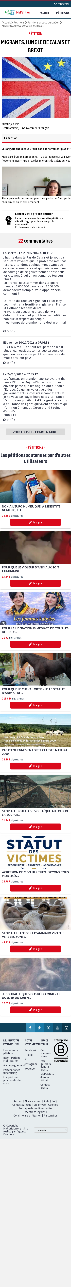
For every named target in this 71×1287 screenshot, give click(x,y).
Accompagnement (14, 1068)
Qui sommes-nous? (45, 1056)
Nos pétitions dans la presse (45, 1068)
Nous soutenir (33, 1104)
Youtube (30, 1071)
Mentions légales (35, 1114)
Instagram (31, 1066)
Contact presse (45, 1089)
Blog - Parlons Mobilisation (11, 1062)
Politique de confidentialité (35, 1111)
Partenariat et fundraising (11, 1074)
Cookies (53, 1107)
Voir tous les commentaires (35, 435)
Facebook (30, 1053)
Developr (8, 1137)
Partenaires (50, 1118)
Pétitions (19, 22)
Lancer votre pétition (10, 1055)
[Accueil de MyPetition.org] (18, 12)
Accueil (45, 12)
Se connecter (61, 4)
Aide (46, 1104)
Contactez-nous (21, 1107)
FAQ (54, 1104)
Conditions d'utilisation (27, 1118)
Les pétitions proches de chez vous (13, 1083)
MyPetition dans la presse (47, 1080)
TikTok (29, 1057)
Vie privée (40, 1107)
